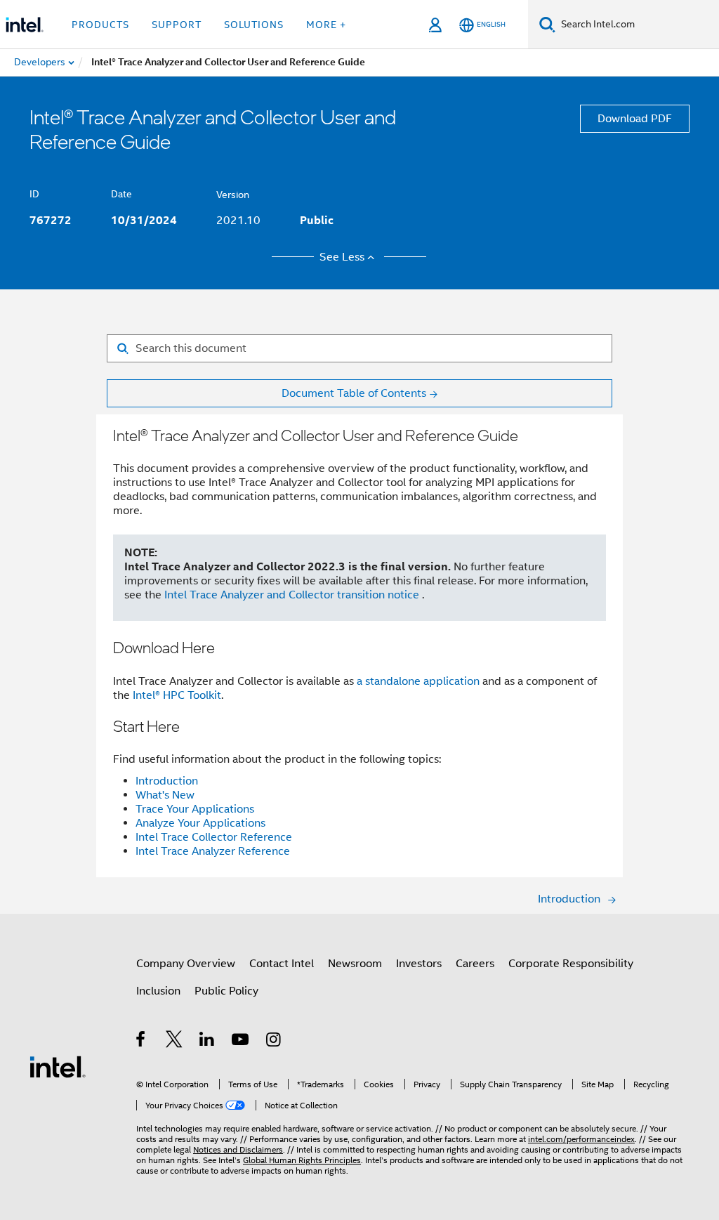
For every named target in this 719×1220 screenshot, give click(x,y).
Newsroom (355, 964)
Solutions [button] (254, 24)
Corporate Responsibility (570, 964)
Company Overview (185, 964)
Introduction (167, 781)
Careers (475, 964)
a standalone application (418, 681)
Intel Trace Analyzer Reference (213, 851)
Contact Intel (281, 964)
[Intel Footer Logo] (57, 1066)
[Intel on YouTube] (241, 1041)
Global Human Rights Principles (302, 1160)
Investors (419, 964)
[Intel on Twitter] (174, 1041)
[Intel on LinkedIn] (207, 1041)
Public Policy (226, 991)
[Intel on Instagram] (274, 1041)
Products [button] (100, 24)
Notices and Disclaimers (238, 1149)
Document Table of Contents (354, 393)
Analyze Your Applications (200, 823)
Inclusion (158, 991)
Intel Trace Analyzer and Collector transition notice (293, 595)
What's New (165, 795)
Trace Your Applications (195, 809)
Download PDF (635, 119)
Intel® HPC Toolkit (177, 695)
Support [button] (177, 24)
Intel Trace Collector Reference (214, 837)
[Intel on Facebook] (141, 1041)
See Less (341, 257)
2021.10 (238, 221)
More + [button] (326, 24)
